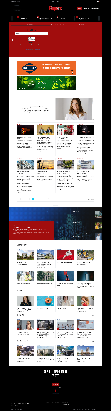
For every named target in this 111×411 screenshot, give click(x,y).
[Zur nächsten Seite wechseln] (46, 198)
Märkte (20, 401)
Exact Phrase (28, 45)
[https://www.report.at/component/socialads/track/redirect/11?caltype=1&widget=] (46, 68)
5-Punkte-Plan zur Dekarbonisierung (22, 263)
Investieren (24, 401)
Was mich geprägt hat (63, 308)
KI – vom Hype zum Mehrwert (85, 137)
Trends (32, 401)
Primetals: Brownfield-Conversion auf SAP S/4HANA (45, 359)
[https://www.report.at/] (55, 8)
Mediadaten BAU (65, 402)
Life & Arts (13, 403)
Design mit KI (76, 211)
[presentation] (12, 18)
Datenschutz (17, 409)
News (23, 403)
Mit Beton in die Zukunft (55, 24)
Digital (32, 403)
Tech (29, 401)
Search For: (31, 42)
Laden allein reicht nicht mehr (24, 138)
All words (17, 45)
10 (38, 199)
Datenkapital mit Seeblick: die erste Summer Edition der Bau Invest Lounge (45, 334)
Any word (22, 45)
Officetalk (18, 319)
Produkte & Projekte (23, 195)
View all (92, 291)
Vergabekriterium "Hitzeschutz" (42, 172)
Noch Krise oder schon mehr (65, 283)
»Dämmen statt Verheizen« (64, 262)
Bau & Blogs (36, 195)
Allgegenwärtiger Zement (36, 107)
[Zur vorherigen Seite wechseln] (19, 198)
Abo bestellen (55, 384)
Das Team (52, 402)
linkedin (97, 1)
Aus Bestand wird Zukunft (44, 283)
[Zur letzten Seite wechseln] (48, 198)
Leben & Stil (39, 295)
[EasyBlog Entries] (31, 39)
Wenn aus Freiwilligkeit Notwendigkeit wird (84, 284)
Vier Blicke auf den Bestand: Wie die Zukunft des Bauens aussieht (65, 334)
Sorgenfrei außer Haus (22, 227)
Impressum (12, 409)
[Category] (31, 38)
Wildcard (40, 45)
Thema (18, 195)
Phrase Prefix (35, 45)
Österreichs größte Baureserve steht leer (23, 333)
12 (43, 199)
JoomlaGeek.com (37, 49)
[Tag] (31, 40)
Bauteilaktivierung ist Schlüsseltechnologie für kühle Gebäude (44, 264)
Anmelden (79, 8)
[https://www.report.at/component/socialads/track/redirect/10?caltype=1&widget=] (46, 83)
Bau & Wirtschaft (30, 195)
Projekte (38, 345)
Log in (60, 387)
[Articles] (31, 37)
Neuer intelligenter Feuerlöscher (62, 138)
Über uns (47, 402)
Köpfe (17, 295)
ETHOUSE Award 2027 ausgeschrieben (83, 172)
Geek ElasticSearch (26, 49)
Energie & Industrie (95, 8)
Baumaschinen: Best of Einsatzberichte (83, 263)
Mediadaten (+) (58, 402)
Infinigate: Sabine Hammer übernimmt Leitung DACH (24, 309)
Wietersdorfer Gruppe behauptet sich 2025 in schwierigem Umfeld (43, 138)
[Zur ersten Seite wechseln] (17, 198)
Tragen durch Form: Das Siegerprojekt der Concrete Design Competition (85, 334)
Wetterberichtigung (42, 308)
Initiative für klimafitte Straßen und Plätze (63, 172)
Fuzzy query (46, 45)
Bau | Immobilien (19, 124)
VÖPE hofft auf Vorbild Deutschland (23, 172)
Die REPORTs (27, 403)
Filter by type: (32, 36)
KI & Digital (86, 8)
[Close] (12, 40)
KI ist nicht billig (76, 222)
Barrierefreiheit (55, 393)
